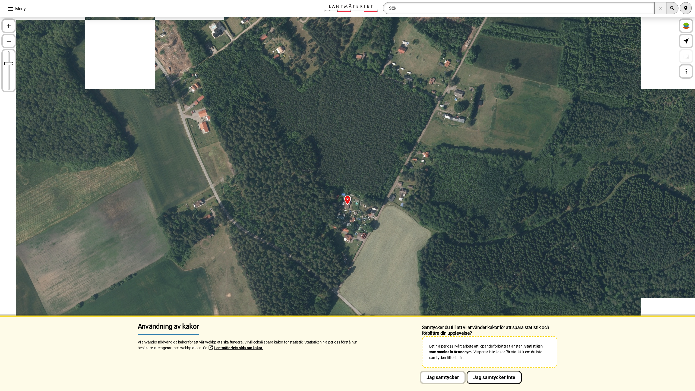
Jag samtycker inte (494, 377)
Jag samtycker (443, 377)
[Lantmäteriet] (350, 7)
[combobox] (519, 8)
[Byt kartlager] (686, 26)
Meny (16, 9)
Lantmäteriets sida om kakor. (238, 348)
